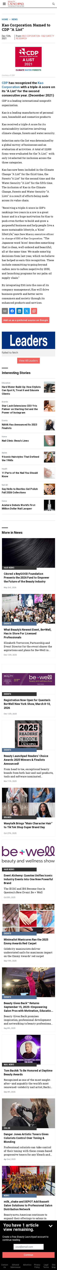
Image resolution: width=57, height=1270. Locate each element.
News (15, 19)
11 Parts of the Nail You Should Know (20, 474)
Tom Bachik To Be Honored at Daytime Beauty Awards (28, 1072)
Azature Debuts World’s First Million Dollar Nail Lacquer (18, 507)
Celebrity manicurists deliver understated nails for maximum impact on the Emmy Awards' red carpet (28, 952)
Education (6, 383)
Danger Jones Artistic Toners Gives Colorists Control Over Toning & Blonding (26, 1138)
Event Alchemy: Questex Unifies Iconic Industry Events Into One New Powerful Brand (28, 879)
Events (5, 421)
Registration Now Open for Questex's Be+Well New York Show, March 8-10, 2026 (27, 703)
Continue (28, 1254)
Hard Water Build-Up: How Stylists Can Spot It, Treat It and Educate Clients (21, 390)
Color (7, 1128)
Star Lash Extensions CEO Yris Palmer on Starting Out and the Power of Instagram (20, 409)
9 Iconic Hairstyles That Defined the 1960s (20, 458)
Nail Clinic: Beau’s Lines (15, 440)
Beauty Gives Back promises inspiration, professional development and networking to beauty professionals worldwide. (28, 1020)
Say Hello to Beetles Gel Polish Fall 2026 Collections (20, 491)
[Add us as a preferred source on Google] (34, 311)
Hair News (9, 568)
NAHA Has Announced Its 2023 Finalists (19, 426)
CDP (5, 83)
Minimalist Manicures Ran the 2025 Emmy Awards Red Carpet (26, 941)
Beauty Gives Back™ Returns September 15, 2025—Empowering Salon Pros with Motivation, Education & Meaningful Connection (28, 1007)
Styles (4, 453)
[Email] (5, 311)
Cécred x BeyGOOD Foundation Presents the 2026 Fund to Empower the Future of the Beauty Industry (26, 577)
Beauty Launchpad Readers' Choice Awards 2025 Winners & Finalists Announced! (26, 759)
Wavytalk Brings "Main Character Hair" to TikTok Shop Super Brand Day (28, 825)
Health (4, 469)
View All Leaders (28, 360)
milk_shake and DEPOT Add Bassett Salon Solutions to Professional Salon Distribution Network (28, 1205)
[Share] (12, 311)
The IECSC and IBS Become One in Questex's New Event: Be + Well (24, 890)
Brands (5, 402)
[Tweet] (27, 311)
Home (5, 19)
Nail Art (5, 485)
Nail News (9, 1064)
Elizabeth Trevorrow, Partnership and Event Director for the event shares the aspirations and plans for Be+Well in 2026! (28, 646)
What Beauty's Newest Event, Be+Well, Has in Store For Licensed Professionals (28, 633)
